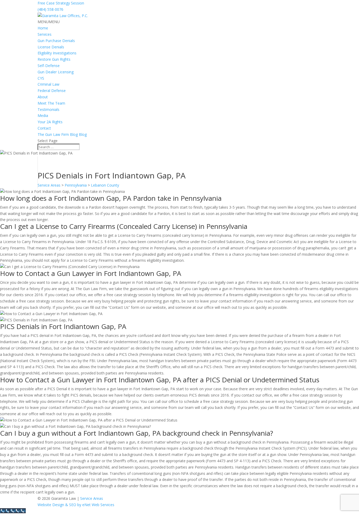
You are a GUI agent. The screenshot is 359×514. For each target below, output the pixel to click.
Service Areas (49, 185)
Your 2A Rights (50, 121)
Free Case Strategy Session (61, 3)
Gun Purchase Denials (56, 40)
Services (45, 34)
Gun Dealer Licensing (56, 71)
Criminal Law (48, 84)
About (43, 96)
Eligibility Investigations (57, 52)
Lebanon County (105, 185)
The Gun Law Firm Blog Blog (62, 134)
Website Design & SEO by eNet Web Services (76, 504)
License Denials (51, 46)
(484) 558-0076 (50, 9)
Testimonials (48, 109)
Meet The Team (51, 103)
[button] (49, 21)
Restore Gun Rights (54, 59)
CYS (41, 78)
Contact (44, 128)
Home (43, 27)
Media (43, 115)
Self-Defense (49, 65)
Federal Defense (52, 90)
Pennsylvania (76, 185)
